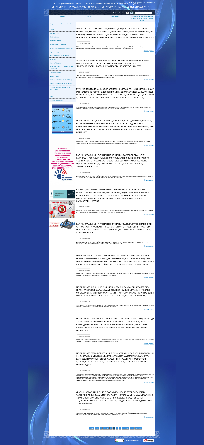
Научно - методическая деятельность (61, 48)
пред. (97, 428)
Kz (127, 12)
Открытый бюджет (55, 63)
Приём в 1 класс (54, 37)
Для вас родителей (55, 76)
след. (132, 428)
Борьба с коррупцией (56, 52)
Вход (114, 12)
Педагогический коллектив (58, 44)
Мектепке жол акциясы (57, 100)
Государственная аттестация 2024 (60, 55)
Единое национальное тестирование (61, 83)
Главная (62, 16)
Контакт (52, 93)
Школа (52, 29)
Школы (89, 16)
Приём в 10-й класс (55, 41)
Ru (131, 12)
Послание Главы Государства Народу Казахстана (61, 67)
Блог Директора (54, 33)
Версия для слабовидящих (144, 2)
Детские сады (115, 16)
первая (91, 428)
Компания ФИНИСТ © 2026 (134, 440)
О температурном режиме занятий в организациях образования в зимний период (142, 18)
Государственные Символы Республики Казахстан (62, 25)
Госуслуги (53, 59)
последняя (138, 428)
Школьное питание (55, 72)
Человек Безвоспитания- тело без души (62, 80)
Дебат (51, 96)
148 (127, 428)
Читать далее (149, 51)
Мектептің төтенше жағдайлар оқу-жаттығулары (60, 88)
